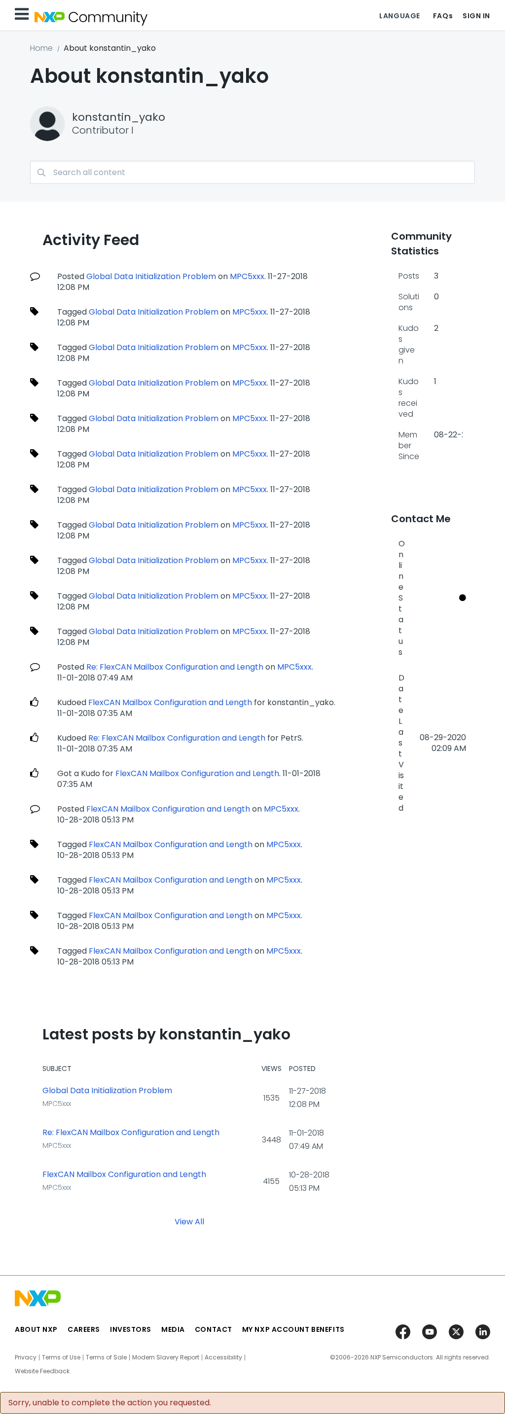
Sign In (476, 16)
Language (399, 16)
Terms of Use (61, 1357)
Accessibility (223, 1357)
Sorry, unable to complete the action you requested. (109, 1402)
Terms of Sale (106, 1357)
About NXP (36, 1329)
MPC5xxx (247, 276)
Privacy (25, 1357)
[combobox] (252, 172)
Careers (84, 1329)
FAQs (443, 16)
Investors (130, 1329)
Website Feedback (42, 1371)
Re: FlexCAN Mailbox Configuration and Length (174, 667)
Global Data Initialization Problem (151, 276)
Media (173, 1329)
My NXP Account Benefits (293, 1329)
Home (41, 48)
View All (189, 1221)
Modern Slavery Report (165, 1357)
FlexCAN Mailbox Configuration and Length (170, 702)
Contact (213, 1329)
